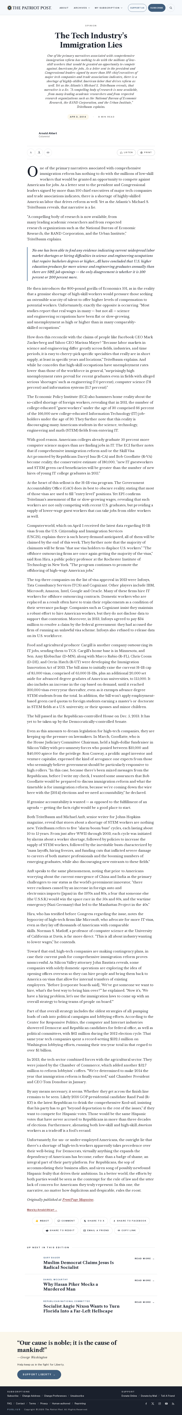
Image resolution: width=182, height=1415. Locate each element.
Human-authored (61, 1403)
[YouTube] (166, 1403)
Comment (68, 1221)
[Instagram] (159, 1403)
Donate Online (129, 1396)
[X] (152, 1403)
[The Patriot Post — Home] (29, 8)
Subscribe (156, 8)
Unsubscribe (77, 1396)
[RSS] (173, 1403)
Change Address (31, 1396)
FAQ (9, 1403)
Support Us (137, 8)
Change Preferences (55, 1396)
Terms (32, 1403)
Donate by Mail (149, 1396)
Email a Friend (98, 1230)
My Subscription (107, 8)
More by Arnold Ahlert (42, 1209)
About (64, 8)
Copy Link (129, 1230)
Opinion (91, 25)
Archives (80, 8)
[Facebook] (146, 1403)
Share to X (96, 1221)
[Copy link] (48, 152)
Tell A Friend (168, 1396)
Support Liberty (39, 1374)
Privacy (44, 1403)
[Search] (171, 8)
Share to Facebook (131, 1221)
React (42, 1221)
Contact (20, 1403)
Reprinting (80, 1403)
